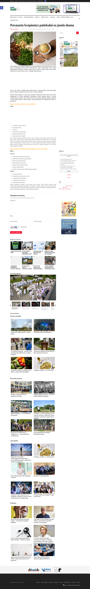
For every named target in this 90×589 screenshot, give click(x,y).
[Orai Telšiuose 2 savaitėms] (65, 188)
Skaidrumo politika (14, 20)
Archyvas (69, 177)
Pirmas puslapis (32, 29)
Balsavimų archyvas (33, 1)
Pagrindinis (12, 1)
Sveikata (58, 17)
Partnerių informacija (29, 17)
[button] (1, 7)
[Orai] (65, 187)
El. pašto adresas (13, 221)
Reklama (27, 1)
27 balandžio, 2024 (24, 29)
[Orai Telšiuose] (69, 185)
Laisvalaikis (52, 17)
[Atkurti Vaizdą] (19, 226)
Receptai (43, 29)
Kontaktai (16, 1)
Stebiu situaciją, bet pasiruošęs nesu (68, 166)
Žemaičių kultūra (16, 378)
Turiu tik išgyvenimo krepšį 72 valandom (68, 160)
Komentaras (13, 200)
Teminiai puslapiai (44, 17)
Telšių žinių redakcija (14, 29)
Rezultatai (69, 174)
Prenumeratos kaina (21, 1)
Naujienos (38, 582)
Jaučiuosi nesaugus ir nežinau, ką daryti (68, 168)
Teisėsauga (37, 17)
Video (72, 17)
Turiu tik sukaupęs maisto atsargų (67, 162)
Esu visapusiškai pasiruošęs (66, 159)
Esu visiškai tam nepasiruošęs (66, 167)
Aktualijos (20, 17)
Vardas (11, 215)
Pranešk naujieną (40, 1)
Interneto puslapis (38, 221)
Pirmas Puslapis (13, 17)
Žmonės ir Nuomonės (65, 17)
